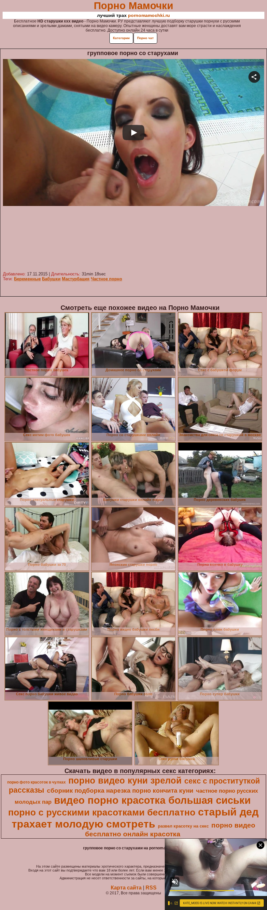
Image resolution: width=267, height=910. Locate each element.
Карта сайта (126, 887)
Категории (121, 38)
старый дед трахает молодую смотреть (135, 818)
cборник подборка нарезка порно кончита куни (120, 790)
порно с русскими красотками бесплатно (101, 812)
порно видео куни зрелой (125, 780)
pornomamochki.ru (149, 15)
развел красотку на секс (183, 826)
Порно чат (145, 38)
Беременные (27, 278)
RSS (151, 887)
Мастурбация (76, 278)
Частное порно (106, 278)
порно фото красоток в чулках (36, 782)
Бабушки (51, 278)
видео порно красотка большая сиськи (152, 800)
